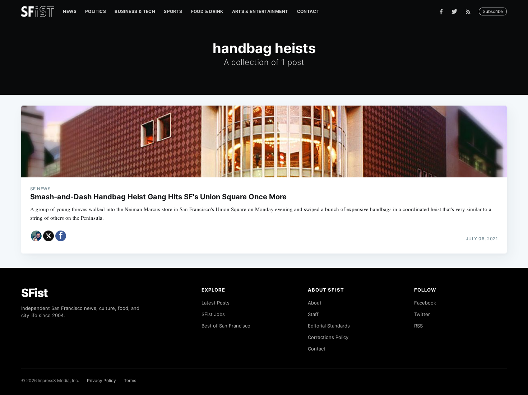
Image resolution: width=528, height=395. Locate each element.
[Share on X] (48, 236)
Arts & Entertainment (260, 11)
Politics (95, 11)
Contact (308, 11)
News (70, 11)
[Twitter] (454, 11)
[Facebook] (441, 11)
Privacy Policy (101, 380)
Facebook (425, 303)
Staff (313, 314)
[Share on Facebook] (61, 236)
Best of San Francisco (226, 326)
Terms (130, 380)
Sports (173, 11)
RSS (418, 326)
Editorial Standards (329, 326)
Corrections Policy (328, 337)
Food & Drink (207, 11)
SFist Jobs (213, 314)
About (314, 303)
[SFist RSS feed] (470, 12)
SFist (34, 293)
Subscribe (493, 11)
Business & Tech (135, 11)
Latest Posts (216, 303)
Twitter (422, 314)
